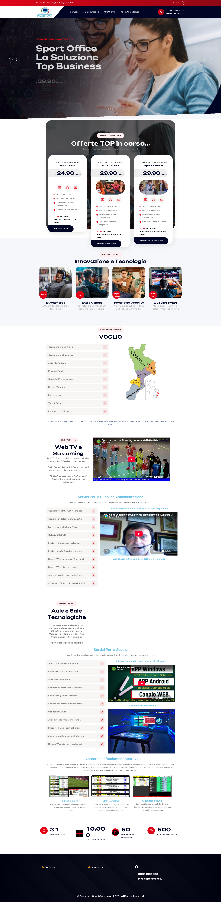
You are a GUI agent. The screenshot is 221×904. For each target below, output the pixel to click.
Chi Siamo (109, 12)
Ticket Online (55, 403)
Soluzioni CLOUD (57, 535)
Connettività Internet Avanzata (65, 511)
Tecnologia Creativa (128, 302)
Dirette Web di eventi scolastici (65, 744)
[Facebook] (136, 866)
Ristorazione (55, 395)
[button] (108, 108)
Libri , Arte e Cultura (59, 411)
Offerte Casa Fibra (106, 244)
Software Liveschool (59, 680)
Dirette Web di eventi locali (62, 567)
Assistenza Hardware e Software (66, 575)
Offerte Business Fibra (151, 241)
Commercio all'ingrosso (60, 355)
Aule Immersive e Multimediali (64, 663)
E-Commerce (92, 12)
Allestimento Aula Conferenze (64, 720)
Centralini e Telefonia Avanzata (65, 519)
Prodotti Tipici (55, 371)
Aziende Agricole (57, 363)
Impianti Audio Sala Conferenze (65, 551)
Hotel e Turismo (56, 387)
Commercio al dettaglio (60, 347)
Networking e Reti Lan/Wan (62, 527)
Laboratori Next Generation (63, 672)
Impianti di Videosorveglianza (64, 543)
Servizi (74, 12)
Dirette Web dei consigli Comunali (66, 559)
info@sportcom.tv (150, 878)
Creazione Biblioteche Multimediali (66, 583)
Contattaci (97, 867)
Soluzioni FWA (61, 229)
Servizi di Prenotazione (60, 379)
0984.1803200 (175, 13)
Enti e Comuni (92, 302)
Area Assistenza (130, 12)
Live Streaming (165, 302)
